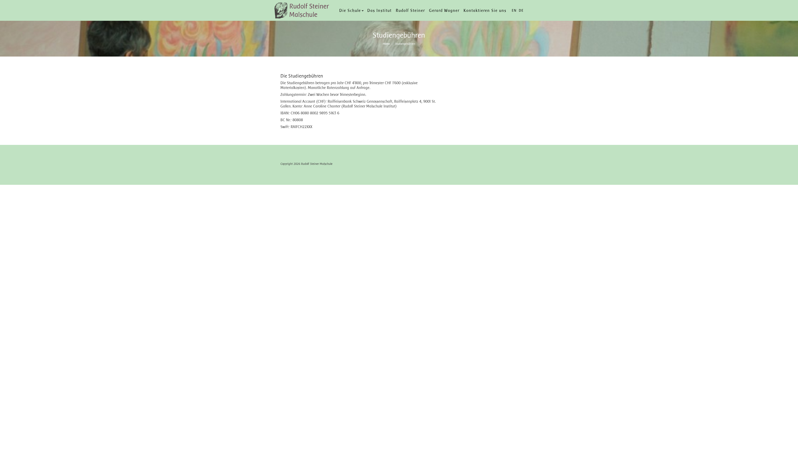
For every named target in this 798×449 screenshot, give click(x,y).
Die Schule (350, 10)
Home (386, 43)
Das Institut (379, 10)
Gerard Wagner (444, 10)
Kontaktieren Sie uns (485, 10)
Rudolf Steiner (410, 10)
